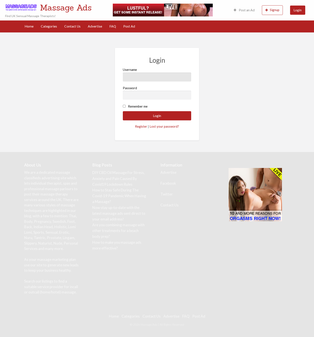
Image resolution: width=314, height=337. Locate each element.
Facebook (168, 183)
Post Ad (129, 26)
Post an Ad (246, 10)
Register (141, 126)
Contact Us (72, 26)
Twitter (166, 194)
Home (29, 26)
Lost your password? (164, 126)
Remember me (138, 106)
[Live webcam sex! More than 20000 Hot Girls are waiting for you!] (163, 9)
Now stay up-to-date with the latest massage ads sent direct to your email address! (118, 213)
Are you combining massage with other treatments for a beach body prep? (118, 231)
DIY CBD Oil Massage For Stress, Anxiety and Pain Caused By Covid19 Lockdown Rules (118, 178)
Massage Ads (66, 7)
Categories (49, 26)
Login (297, 10)
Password (130, 88)
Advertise (95, 26)
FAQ (112, 26)
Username (130, 69)
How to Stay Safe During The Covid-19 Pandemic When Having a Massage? (119, 196)
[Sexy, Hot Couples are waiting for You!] (255, 194)
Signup (274, 10)
